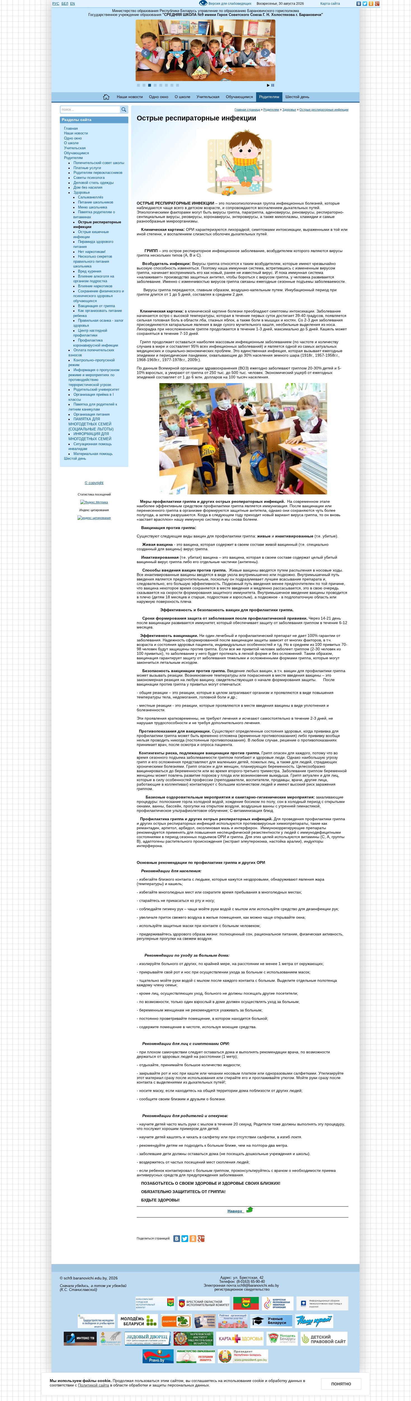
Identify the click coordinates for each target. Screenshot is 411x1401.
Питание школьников (95, 202)
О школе (182, 96)
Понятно (341, 1384)
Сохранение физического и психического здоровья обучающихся (98, 296)
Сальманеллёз (90, 197)
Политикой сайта (93, 1385)
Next (265, 53)
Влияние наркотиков (95, 286)
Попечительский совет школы (99, 163)
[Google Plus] (377, 4)
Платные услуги (87, 168)
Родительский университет (96, 390)
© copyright (94, 483)
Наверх (236, 1211)
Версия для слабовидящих (225, 4)
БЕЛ (65, 4)
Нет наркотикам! (92, 252)
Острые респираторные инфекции (323, 109)
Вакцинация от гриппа (96, 306)
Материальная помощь (93, 454)
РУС (55, 4)
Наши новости (130, 96)
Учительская (208, 96)
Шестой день (297, 96)
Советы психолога (89, 178)
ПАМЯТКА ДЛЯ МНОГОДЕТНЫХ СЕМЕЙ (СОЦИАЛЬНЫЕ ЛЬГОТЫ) (91, 424)
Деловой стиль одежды (94, 183)
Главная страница (247, 109)
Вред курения (89, 271)
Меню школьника (92, 207)
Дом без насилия (88, 187)
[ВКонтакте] (359, 4)
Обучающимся (239, 96)
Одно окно (158, 96)
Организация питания (92, 414)
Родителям (269, 96)
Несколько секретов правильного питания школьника (92, 261)
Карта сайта (330, 4)
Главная (106, 97)
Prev (145, 53)
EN (72, 4)
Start (268, 85)
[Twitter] (365, 4)
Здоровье (82, 193)
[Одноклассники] (371, 4)
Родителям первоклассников (98, 173)
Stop (272, 85)
